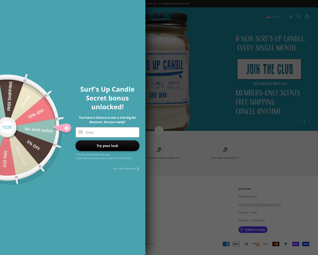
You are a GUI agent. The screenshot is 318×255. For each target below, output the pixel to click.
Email (89, 132)
